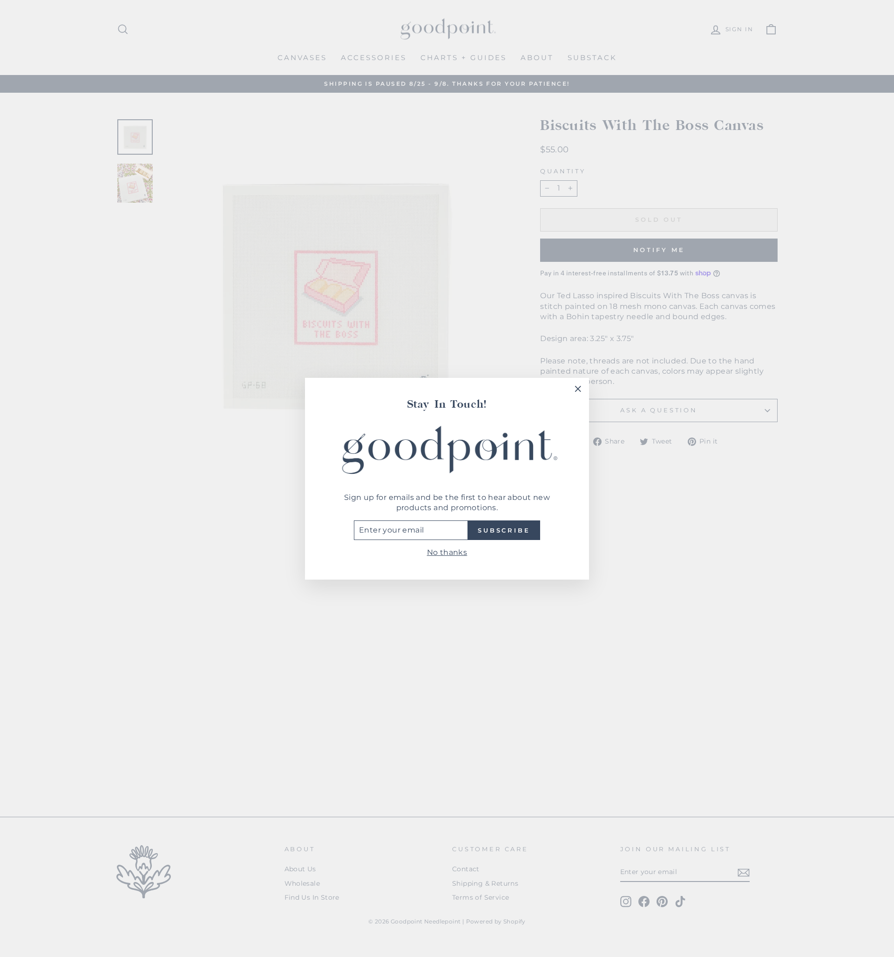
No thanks (447, 552)
